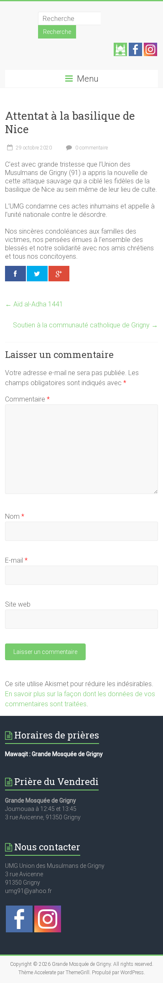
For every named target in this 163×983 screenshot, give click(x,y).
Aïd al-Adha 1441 (34, 304)
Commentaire (27, 399)
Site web (18, 604)
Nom (14, 516)
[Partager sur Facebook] (15, 273)
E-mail (16, 560)
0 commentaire (91, 148)
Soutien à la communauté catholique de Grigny (85, 325)
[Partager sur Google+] (58, 273)
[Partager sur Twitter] (37, 273)
